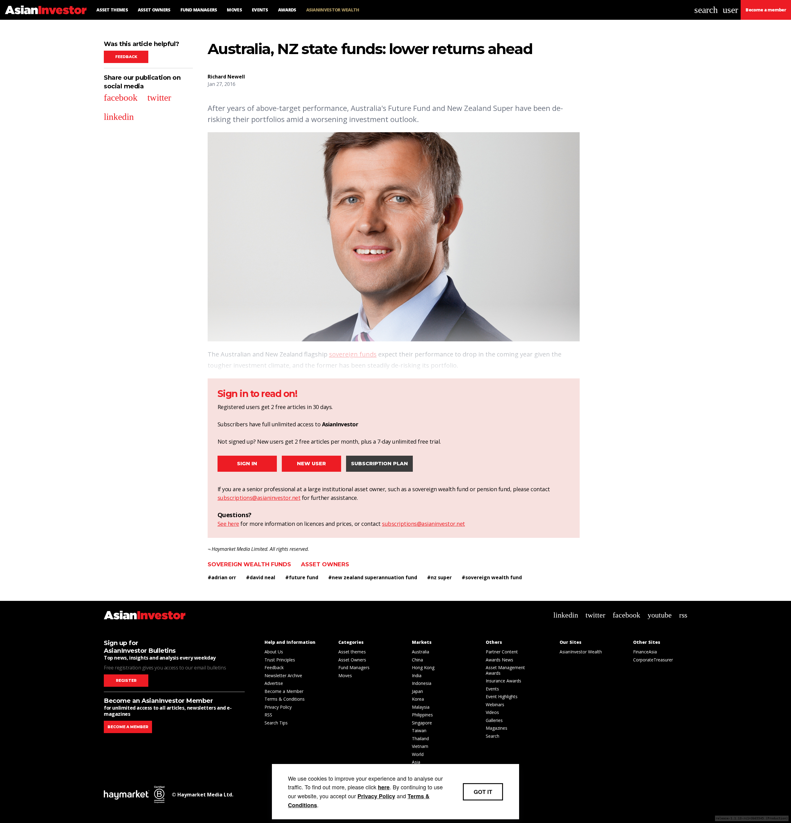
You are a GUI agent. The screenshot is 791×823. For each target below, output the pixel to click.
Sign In (247, 463)
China (417, 660)
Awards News (499, 660)
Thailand (420, 738)
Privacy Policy (278, 707)
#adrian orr (222, 577)
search (706, 10)
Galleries (494, 720)
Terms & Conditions (284, 699)
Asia (416, 762)
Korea (418, 699)
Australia (420, 652)
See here (228, 523)
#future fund (301, 577)
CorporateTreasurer (653, 660)
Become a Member (283, 691)
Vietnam (420, 746)
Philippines (422, 715)
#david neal (260, 577)
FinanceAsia (645, 652)
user (730, 10)
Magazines (496, 728)
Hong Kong (423, 667)
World (418, 754)
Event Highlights (502, 696)
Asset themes (352, 652)
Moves (345, 675)
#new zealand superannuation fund (372, 577)
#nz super (439, 577)
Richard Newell (226, 76)
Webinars (495, 704)
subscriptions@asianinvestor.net (259, 497)
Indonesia (421, 683)
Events (492, 689)
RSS (268, 715)
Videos (492, 712)
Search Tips (276, 723)
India (416, 675)
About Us (273, 652)
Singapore (422, 723)
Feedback (126, 56)
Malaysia (420, 707)
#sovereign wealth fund (492, 577)
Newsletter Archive (283, 675)
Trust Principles (279, 660)
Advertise (273, 683)
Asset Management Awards (505, 670)
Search (492, 736)
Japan (417, 691)
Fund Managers (354, 667)
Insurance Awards (503, 681)
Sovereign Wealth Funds (249, 564)
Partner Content (502, 652)
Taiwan (419, 730)
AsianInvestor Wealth (581, 652)
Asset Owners (325, 564)
